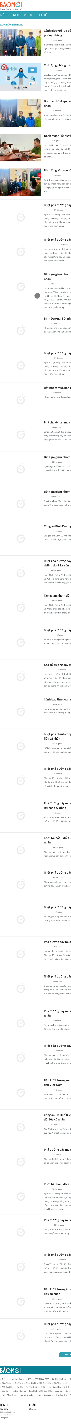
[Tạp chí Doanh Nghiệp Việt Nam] (47, 744)
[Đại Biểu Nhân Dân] (46, 324)
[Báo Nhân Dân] (47, 601)
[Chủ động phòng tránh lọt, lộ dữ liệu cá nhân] (20, 77)
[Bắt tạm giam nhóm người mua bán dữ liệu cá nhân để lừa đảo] (20, 469)
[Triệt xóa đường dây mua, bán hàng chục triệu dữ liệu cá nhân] (20, 1057)
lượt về (28, 1379)
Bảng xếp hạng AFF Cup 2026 (38, 1383)
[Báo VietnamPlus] (48, 635)
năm (67, 1391)
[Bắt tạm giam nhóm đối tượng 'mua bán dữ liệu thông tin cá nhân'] (20, 503)
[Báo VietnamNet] (47, 947)
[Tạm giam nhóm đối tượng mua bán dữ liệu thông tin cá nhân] (20, 607)
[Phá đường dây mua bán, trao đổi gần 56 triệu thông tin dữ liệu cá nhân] (20, 1023)
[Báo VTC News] (48, 1225)
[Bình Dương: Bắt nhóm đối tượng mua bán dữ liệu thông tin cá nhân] (20, 330)
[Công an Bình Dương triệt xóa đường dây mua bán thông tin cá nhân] (20, 538)
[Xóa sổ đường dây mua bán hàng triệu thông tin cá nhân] (20, 676)
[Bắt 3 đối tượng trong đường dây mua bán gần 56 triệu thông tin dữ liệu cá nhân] (20, 1301)
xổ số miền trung (9, 1395)
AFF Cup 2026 (7, 1387)
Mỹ (66, 1383)
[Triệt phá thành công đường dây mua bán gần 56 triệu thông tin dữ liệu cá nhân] (20, 746)
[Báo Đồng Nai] (47, 71)
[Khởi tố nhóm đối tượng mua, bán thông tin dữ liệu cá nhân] (20, 1196)
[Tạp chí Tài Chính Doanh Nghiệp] (47, 848)
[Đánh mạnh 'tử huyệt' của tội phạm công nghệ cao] (20, 147)
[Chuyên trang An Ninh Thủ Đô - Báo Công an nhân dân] (46, 284)
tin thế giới (31, 1387)
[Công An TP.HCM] (46, 571)
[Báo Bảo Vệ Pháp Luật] (46, 497)
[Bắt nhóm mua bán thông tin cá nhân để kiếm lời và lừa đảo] (20, 399)
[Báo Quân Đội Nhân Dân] (48, 358)
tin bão (20, 1387)
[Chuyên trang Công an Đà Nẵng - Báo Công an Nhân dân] (46, 176)
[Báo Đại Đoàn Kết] (47, 1051)
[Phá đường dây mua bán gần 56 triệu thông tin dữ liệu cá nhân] (20, 1161)
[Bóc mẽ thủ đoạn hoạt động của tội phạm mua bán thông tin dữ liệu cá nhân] (20, 113)
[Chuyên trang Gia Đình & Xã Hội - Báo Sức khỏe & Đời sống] (47, 705)
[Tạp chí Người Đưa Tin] (46, 111)
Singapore (48, 1395)
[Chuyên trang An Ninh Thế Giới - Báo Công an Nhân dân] (46, 141)
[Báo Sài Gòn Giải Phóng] (47, 1090)
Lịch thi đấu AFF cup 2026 (40, 1391)
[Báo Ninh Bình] (48, 210)
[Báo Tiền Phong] (47, 531)
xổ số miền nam (59, 1379)
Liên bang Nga (55, 1387)
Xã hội (42, 1387)
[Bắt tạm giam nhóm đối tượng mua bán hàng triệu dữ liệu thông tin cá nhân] (20, 286)
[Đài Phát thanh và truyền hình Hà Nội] (47, 878)
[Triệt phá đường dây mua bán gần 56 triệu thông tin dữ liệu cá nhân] (20, 780)
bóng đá (58, 1391)
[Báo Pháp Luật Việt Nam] (47, 428)
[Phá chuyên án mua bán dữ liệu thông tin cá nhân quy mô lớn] (20, 434)
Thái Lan (5, 1379)
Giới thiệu (4, 1409)
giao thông (7, 1383)
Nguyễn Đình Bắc (27, 1395)
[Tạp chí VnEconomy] (46, 813)
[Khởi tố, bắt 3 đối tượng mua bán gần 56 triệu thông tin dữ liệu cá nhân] (20, 850)
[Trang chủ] (11, 6)
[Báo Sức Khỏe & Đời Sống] (47, 462)
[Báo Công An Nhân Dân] (49, 670)
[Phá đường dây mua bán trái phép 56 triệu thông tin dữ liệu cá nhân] (20, 954)
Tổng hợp (32, 1409)
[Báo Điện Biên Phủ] (50, 245)
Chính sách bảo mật (7, 1415)
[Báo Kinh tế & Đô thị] (47, 774)
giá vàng (58, 1383)
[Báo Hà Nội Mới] (47, 982)
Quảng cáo (4, 1418)
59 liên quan (57, 40)
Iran (39, 1395)
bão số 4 (5, 1391)
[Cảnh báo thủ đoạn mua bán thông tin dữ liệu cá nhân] (20, 711)
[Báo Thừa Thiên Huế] (47, 40)
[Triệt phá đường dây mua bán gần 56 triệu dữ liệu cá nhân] (20, 919)
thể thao (19, 1383)
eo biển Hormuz (19, 1391)
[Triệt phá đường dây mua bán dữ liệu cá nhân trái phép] (20, 884)
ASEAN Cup (17, 1379)
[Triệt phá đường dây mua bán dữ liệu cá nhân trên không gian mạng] (20, 217)
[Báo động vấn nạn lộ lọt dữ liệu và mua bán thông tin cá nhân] (20, 182)
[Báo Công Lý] (46, 1021)
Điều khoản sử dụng (7, 1412)
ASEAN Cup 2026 (42, 1379)
